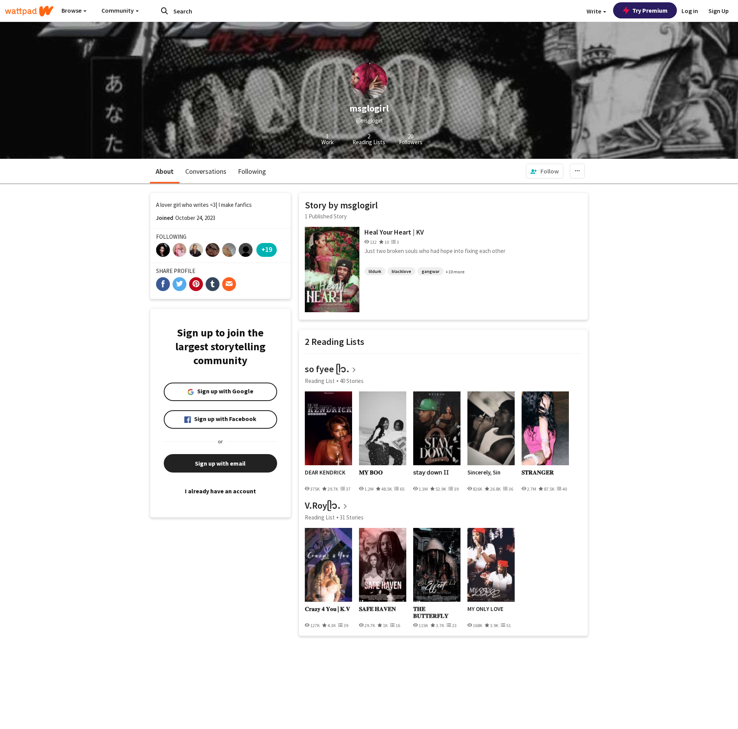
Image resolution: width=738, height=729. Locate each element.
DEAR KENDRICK (325, 472)
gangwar (430, 271)
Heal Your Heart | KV (394, 232)
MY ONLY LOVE (485, 609)
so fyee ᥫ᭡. (327, 369)
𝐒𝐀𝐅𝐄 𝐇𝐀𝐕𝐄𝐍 (377, 609)
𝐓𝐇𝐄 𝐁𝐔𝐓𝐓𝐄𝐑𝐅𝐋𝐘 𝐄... (431, 612)
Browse (72, 10)
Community (118, 10)
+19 (266, 249)
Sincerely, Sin (483, 472)
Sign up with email (220, 463)
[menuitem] (544, 171)
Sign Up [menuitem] (718, 11)
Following (252, 171)
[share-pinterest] (196, 284)
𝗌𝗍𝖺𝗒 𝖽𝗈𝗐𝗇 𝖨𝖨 (431, 472)
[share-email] (229, 284)
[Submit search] (164, 11)
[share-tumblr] (212, 284)
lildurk (375, 271)
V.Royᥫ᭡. (323, 505)
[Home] (29, 11)
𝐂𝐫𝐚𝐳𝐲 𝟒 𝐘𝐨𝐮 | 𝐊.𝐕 (327, 609)
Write (594, 11)
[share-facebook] (163, 284)
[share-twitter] (179, 284)
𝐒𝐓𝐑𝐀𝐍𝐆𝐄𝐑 (538, 472)
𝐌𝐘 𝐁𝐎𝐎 (371, 472)
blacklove (401, 271)
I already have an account (220, 491)
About (165, 171)
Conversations (205, 171)
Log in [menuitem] (689, 11)
